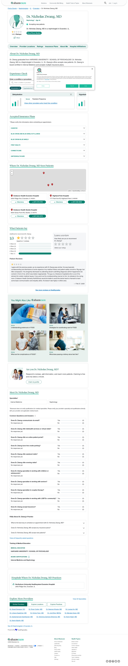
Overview (14, 46)
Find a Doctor (12, 8)
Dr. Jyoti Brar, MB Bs (54, 613)
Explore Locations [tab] (37, 604)
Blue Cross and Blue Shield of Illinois (25, 134)
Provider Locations (27, 46)
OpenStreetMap (76, 190)
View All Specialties (79, 599)
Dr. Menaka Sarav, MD (72, 613)
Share (18, 38)
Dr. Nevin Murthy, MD (17, 620)
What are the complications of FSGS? (23, 354)
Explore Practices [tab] (56, 604)
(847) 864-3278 (38, 216)
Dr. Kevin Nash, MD (70, 617)
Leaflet (69, 190)
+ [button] (11, 171)
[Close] (92, 69)
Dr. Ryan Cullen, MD (35, 609)
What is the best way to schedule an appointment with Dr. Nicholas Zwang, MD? (37, 523)
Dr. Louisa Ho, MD (72, 609)
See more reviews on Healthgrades (48, 290)
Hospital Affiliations (78, 46)
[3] (63, 244)
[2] (59, 244)
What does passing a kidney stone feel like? (64, 354)
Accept (86, 85)
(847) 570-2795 (38, 202)
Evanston (36, 8)
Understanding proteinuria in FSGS (22, 327)
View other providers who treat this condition (40, 103)
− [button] (11, 174)
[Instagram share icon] (110, 662)
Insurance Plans (51, 46)
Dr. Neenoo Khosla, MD (54, 609)
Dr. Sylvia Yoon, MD (37, 613)
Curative (14, 128)
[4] (66, 244)
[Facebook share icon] (107, 662)
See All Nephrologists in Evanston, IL (20, 626)
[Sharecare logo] (28, 639)
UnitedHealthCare (18, 156)
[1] (55, 244)
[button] (35, 416)
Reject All (72, 85)
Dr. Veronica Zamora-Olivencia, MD (48, 617)
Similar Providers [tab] (18, 604)
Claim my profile (33, 382)
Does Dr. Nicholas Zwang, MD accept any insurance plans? (31, 528)
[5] (70, 244)
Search (105, 3)
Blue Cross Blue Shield (19, 139)
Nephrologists (23, 8)
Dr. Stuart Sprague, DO (17, 609)
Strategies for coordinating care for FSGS (63, 327)
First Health (15, 145)
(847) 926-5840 (77, 202)
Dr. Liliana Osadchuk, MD (18, 613)
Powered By (11, 630)
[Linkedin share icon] (113, 662)
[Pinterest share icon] (118, 662)
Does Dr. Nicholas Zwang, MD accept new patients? (28, 533)
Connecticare (16, 151)
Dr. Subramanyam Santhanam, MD (21, 617)
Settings (43, 85)
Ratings (40, 46)
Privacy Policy (47, 79)
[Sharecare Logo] (19, 2)
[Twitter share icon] (115, 662)
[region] (64, 78)
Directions (20, 202)
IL (30, 8)
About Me (64, 46)
